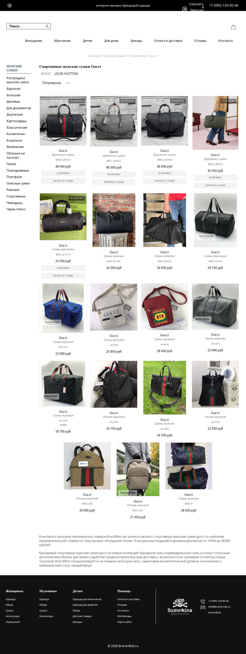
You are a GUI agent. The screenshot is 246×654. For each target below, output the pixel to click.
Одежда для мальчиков (87, 599)
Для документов (19, 108)
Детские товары (82, 616)
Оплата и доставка (168, 41)
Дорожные (15, 114)
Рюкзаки (13, 190)
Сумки (9, 610)
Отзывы (200, 41)
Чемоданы (14, 203)
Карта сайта (124, 622)
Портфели (14, 177)
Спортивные (16, 196)
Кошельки (14, 140)
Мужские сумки (14, 68)
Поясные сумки (18, 183)
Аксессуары (13, 616)
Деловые (13, 101)
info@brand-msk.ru (219, 606)
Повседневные (18, 170)
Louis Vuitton (66, 73)
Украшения (13, 622)
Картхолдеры (17, 121)
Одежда (10, 599)
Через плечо (16, 209)
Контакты (225, 41)
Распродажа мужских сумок (18, 80)
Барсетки (13, 88)
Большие (13, 95)
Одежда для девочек (85, 604)
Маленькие (15, 147)
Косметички (16, 134)
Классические (17, 127)
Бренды (136, 41)
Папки (11, 164)
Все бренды (124, 616)
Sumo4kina (214, 612)
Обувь (9, 604)
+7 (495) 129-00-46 (223, 5)
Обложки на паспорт (16, 155)
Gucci (46, 73)
